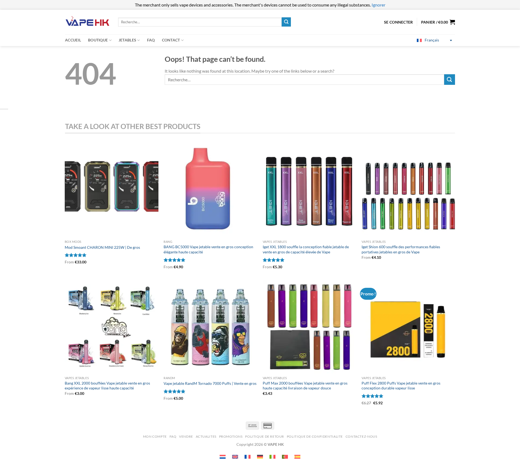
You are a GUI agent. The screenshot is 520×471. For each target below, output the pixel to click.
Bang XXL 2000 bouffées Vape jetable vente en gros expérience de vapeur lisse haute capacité (107, 386)
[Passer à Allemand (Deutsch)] (260, 457)
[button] (438, 22)
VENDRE (186, 436)
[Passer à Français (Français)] (247, 457)
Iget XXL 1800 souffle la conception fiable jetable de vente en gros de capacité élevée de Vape (306, 249)
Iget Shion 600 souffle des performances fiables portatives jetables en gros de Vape (401, 249)
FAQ (151, 40)
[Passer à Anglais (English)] (235, 457)
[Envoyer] (286, 22)
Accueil (73, 40)
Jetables (127, 40)
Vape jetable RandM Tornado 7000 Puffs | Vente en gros (210, 383)
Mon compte (155, 436)
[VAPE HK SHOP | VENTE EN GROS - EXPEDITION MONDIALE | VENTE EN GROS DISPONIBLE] (87, 22)
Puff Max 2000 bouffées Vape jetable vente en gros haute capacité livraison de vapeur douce (305, 386)
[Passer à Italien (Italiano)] (272, 457)
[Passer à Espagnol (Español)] (297, 457)
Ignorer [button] (378, 4)
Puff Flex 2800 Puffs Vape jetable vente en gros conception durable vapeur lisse (401, 386)
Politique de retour (264, 436)
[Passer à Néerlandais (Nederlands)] (223, 457)
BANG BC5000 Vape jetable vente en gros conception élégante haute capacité (208, 249)
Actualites (206, 436)
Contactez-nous (361, 436)
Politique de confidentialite (315, 436)
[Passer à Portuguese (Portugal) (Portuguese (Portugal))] (285, 457)
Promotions (231, 436)
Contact (171, 40)
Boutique (98, 40)
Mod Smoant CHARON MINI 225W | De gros (102, 247)
